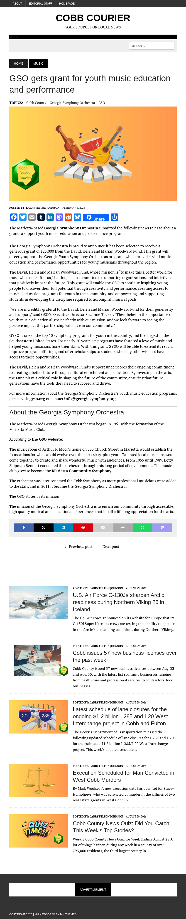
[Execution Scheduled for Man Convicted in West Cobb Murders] (38, 793)
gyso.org (37, 398)
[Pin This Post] (83, 527)
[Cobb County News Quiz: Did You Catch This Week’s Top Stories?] (38, 844)
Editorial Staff (40, 3)
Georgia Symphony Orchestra (72, 102)
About (17, 3)
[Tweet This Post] (43, 527)
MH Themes (68, 914)
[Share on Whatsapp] (142, 527)
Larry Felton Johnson (42, 207)
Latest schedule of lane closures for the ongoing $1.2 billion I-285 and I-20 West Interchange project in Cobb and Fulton (120, 716)
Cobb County (36, 102)
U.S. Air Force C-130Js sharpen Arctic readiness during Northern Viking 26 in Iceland (118, 602)
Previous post (81, 546)
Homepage (67, 3)
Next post (111, 546)
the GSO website (47, 439)
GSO (101, 102)
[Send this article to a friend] (103, 527)
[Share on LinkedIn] (63, 527)
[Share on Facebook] (24, 527)
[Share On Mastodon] (162, 527)
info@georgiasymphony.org (90, 398)
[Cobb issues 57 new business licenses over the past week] (38, 673)
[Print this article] (122, 527)
